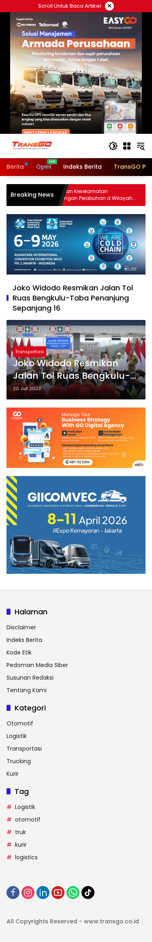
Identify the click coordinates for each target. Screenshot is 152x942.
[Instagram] (27, 892)
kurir (21, 845)
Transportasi (29, 351)
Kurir (12, 774)
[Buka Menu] (127, 146)
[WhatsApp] (72, 892)
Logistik (16, 736)
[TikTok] (87, 892)
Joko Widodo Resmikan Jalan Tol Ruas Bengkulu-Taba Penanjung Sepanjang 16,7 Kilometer (71, 369)
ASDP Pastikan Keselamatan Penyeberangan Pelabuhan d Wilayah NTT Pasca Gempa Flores (68, 195)
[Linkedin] (42, 892)
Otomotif (19, 723)
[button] (113, 146)
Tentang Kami (26, 690)
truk (20, 832)
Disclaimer (21, 627)
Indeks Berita (24, 640)
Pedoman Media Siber (37, 665)
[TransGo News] (32, 146)
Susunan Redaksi (30, 678)
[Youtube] (57, 892)
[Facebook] (12, 892)
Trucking (18, 761)
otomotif (28, 819)
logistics (26, 857)
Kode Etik (19, 652)
